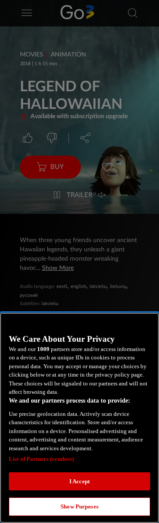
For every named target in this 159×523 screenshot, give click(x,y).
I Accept (79, 481)
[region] (79, 418)
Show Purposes (79, 506)
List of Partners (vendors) (41, 459)
